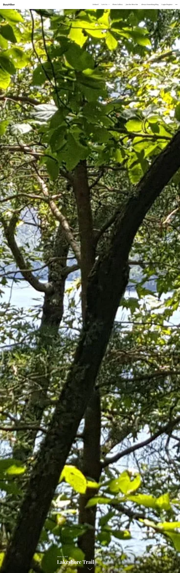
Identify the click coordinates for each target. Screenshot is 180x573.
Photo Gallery (117, 4)
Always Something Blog (149, 4)
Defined (95, 4)
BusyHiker (9, 4)
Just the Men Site (132, 4)
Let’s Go (104, 4)
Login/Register (167, 4)
